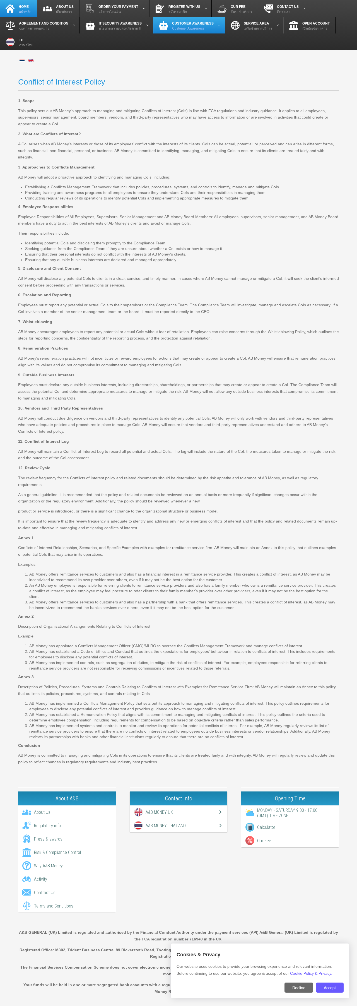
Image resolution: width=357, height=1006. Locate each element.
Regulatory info (47, 825)
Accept (330, 987)
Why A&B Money (48, 865)
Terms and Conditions (53, 906)
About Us (42, 812)
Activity (40, 879)
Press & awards (48, 839)
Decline (298, 987)
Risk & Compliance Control (57, 852)
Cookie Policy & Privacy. (311, 973)
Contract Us (45, 892)
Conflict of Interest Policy (61, 82)
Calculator (266, 827)
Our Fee (264, 840)
